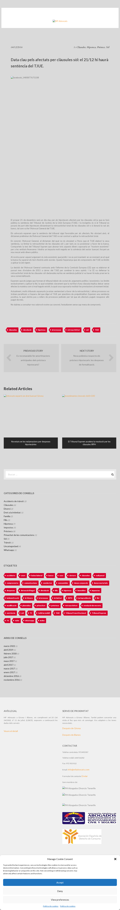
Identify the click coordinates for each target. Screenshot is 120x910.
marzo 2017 (9, 668)
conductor (47, 583)
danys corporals (81, 583)
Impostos (8, 527)
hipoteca (41, 330)
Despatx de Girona (71, 728)
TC (31, 613)
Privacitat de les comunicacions (19, 535)
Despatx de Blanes (71, 734)
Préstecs (101, 47)
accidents (11, 575)
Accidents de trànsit (14, 501)
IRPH (70, 598)
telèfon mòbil (44, 613)
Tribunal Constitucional (75, 613)
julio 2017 (8, 657)
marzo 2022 (9, 646)
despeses (11, 590)
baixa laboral (36, 575)
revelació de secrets (92, 605)
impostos (96, 590)
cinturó (72, 575)
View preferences (60, 899)
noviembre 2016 (12, 679)
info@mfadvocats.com (78, 769)
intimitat (58, 598)
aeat (23, 575)
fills (56, 590)
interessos (56, 330)
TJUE (97, 330)
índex (42, 620)
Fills (5, 520)
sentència (11, 613)
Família (7, 516)
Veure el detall (11, 731)
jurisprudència (84, 598)
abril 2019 (8, 649)
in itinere (29, 598)
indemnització (13, 598)
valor (17, 620)
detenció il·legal (28, 590)
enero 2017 (9, 672)
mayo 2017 (9, 661)
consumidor (63, 583)
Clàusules (80, 47)
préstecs (55, 605)
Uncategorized (11, 546)
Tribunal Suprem (99, 613)
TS (8, 620)
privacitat (41, 605)
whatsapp (29, 620)
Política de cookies (50, 906)
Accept (60, 882)
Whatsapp (9, 550)
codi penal (100, 575)
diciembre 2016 (11, 676)
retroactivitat (73, 330)
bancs (50, 575)
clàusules (13, 330)
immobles (81, 590)
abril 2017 (8, 664)
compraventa (12, 583)
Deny (60, 891)
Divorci (7, 508)
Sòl (107, 47)
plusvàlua (26, 605)
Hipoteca (91, 47)
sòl (87, 330)
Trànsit (7, 542)
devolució (27, 330)
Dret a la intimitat (12, 512)
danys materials (101, 583)
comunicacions (30, 583)
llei (98, 598)
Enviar (85, 776)
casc (61, 575)
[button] (115, 859)
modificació (11, 605)
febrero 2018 (10, 653)
